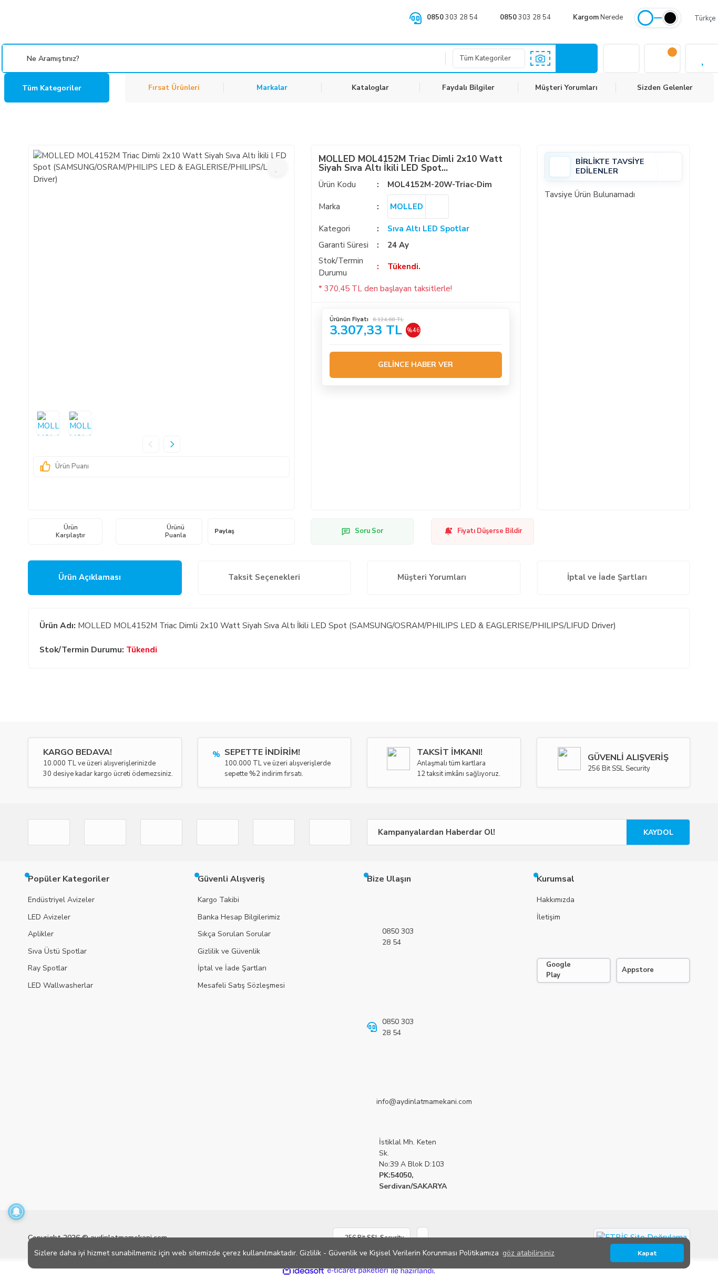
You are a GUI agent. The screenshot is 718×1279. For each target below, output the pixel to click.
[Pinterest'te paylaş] (269, 531)
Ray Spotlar (47, 968)
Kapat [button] (647, 1253)
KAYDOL (658, 832)
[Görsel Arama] (540, 58)
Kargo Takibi (218, 900)
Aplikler (41, 934)
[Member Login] (621, 58)
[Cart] (662, 58)
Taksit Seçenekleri (264, 577)
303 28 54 (452, 17)
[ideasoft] (303, 1271)
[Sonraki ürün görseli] (171, 444)
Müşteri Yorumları (566, 88)
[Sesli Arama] (16, 58)
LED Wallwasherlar (60, 985)
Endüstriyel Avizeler (61, 900)
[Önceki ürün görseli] (150, 444)
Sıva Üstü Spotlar (57, 951)
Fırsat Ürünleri (174, 88)
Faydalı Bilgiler (468, 88)
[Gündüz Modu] (645, 18)
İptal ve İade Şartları (607, 577)
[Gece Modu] (670, 18)
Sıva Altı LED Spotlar (428, 228)
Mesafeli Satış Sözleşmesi (241, 985)
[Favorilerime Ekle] (277, 166)
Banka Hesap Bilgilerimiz (239, 917)
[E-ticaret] (357, 1271)
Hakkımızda (556, 900)
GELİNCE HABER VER (415, 365)
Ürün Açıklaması (89, 577)
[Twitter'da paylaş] (257, 531)
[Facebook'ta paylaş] (244, 531)
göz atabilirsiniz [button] (528, 1253)
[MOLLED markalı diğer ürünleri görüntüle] (436, 206)
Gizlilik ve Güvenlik (229, 951)
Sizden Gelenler (665, 88)
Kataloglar (370, 88)
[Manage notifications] (16, 1211)
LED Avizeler (49, 917)
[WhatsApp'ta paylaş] (283, 531)
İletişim (548, 917)
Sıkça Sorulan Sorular (234, 934)
